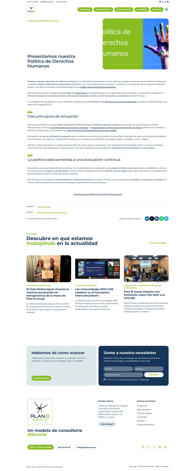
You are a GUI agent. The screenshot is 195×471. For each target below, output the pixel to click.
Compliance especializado (38, 285)
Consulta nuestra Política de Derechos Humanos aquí (97, 194)
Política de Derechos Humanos (52, 213)
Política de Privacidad (129, 380)
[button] (147, 218)
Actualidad (39, 21)
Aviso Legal (144, 380)
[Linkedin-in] (165, 2)
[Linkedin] (143, 447)
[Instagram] (148, 447)
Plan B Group (52, 21)
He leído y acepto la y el (127, 380)
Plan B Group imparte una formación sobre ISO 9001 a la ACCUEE (144, 295)
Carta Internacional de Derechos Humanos (68, 127)
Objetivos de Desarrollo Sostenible (121, 101)
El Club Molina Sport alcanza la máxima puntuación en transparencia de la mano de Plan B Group (47, 294)
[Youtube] (168, 2)
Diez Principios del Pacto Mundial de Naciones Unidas (92, 130)
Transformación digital (86, 285)
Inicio (30, 21)
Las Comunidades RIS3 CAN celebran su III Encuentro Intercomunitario (94, 292)
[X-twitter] (163, 2)
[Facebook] (160, 2)
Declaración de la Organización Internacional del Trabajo (117, 127)
